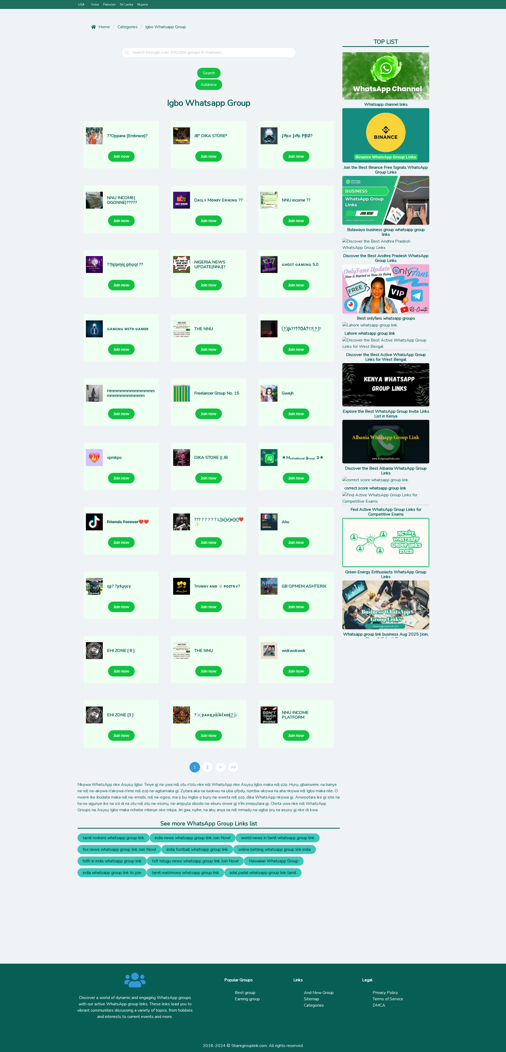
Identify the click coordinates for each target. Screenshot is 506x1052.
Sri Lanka (126, 4)
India (95, 4)
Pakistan (109, 4)
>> (233, 767)
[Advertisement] (209, 914)
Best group (245, 993)
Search (209, 73)
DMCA (379, 1005)
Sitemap (311, 999)
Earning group (247, 999)
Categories (314, 1005)
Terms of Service (388, 999)
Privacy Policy (385, 993)
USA (81, 4)
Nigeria (142, 4)
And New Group (319, 993)
